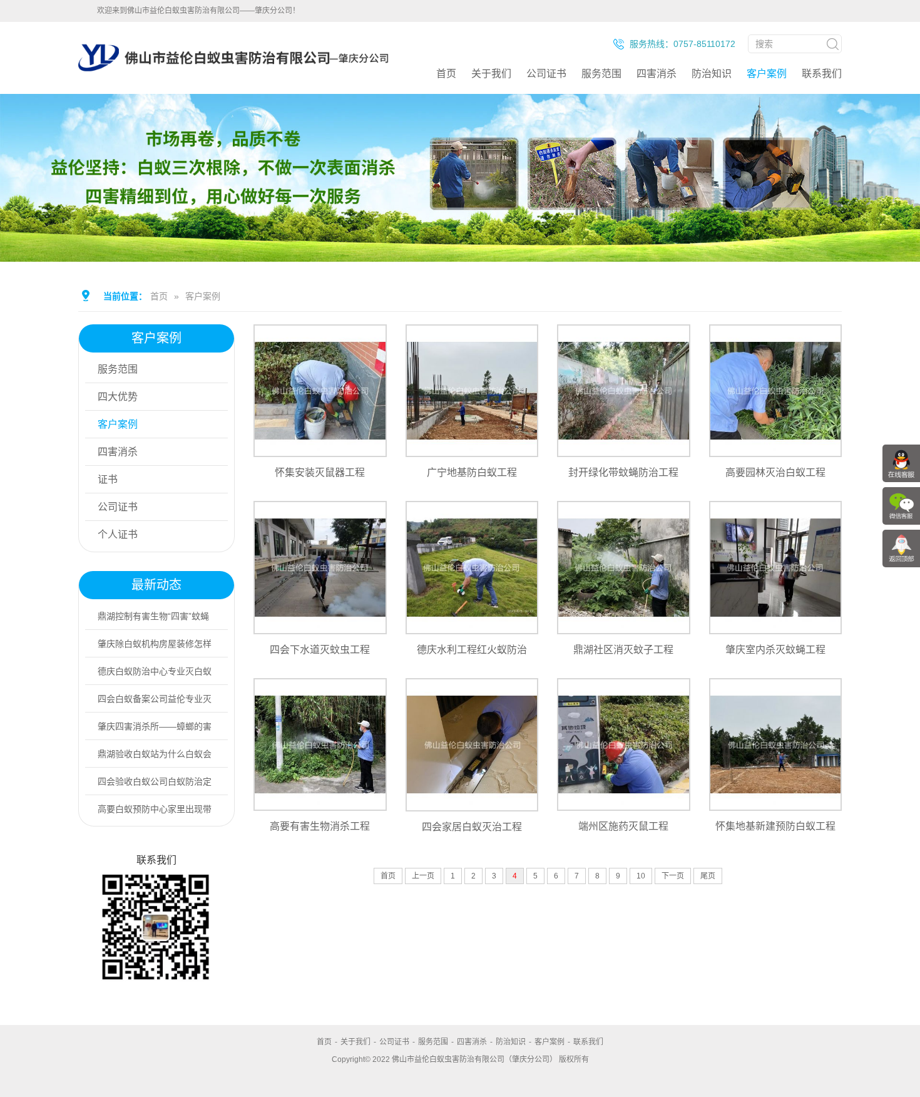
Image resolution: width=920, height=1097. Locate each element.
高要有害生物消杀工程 (320, 826)
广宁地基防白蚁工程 (472, 472)
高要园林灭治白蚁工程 (775, 472)
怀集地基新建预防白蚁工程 (775, 826)
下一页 (673, 876)
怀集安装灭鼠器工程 (320, 472)
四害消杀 (656, 73)
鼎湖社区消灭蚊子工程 (623, 649)
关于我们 (491, 73)
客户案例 (767, 73)
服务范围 (601, 73)
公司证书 (546, 73)
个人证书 (118, 534)
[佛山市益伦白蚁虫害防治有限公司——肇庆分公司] (233, 89)
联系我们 (822, 73)
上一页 (423, 876)
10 (640, 876)
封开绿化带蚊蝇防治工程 (623, 472)
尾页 (707, 876)
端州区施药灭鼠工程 (623, 826)
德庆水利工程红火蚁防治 (472, 649)
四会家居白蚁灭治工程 (472, 826)
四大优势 (118, 396)
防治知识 (712, 73)
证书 (108, 479)
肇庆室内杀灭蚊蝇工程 (775, 649)
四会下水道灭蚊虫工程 (320, 649)
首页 (446, 73)
